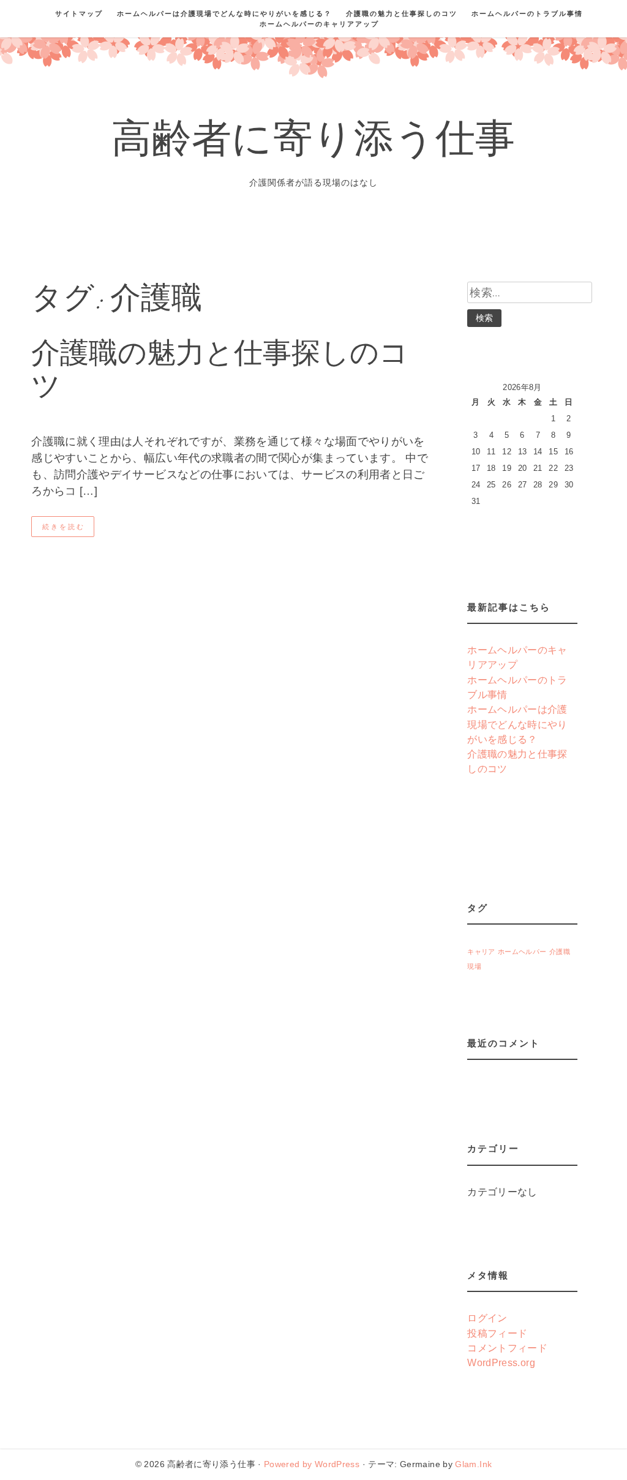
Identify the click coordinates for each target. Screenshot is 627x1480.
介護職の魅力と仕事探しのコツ (401, 13)
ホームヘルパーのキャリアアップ (319, 24)
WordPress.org (501, 1362)
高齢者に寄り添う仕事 (313, 143)
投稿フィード (497, 1333)
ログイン (487, 1317)
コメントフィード (507, 1347)
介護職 (559, 951)
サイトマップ (79, 13)
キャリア (481, 951)
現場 (474, 966)
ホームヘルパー (522, 951)
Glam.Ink (473, 1464)
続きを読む (63, 526)
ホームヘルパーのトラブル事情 (527, 13)
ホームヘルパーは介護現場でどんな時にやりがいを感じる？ (224, 13)
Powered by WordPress (311, 1464)
